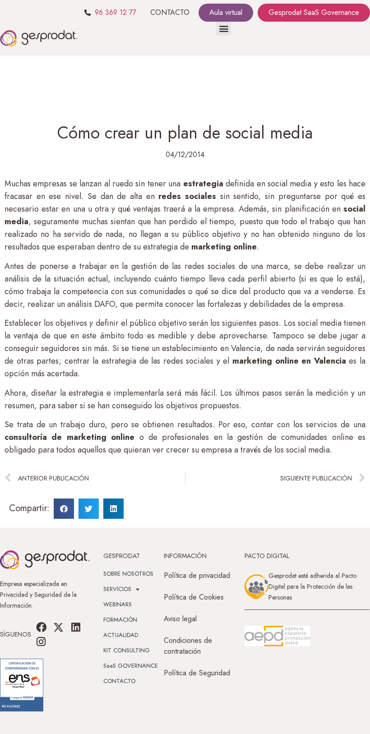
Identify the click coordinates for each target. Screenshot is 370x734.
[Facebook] (41, 627)
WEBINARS (117, 604)
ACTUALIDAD (120, 635)
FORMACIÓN (120, 619)
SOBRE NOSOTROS (128, 573)
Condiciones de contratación (188, 645)
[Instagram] (41, 641)
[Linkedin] (76, 627)
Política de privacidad (197, 575)
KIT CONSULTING (126, 650)
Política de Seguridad (197, 673)
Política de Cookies (194, 597)
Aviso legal (180, 619)
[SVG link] (277, 636)
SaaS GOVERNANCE (130, 665)
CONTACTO (170, 12)
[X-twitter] (58, 627)
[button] (223, 28)
